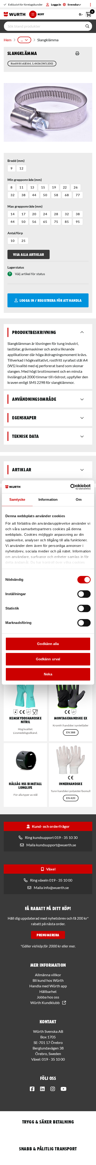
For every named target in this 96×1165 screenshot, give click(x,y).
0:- (85, 13)
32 (12, 195)
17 (23, 214)
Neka (48, 674)
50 (45, 195)
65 (45, 222)
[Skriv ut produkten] (77, 53)
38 (23, 195)
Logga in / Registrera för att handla (51, 300)
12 (21, 168)
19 (54, 187)
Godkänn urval (48, 659)
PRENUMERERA (48, 935)
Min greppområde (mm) (24, 180)
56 (34, 222)
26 (76, 187)
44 (34, 195)
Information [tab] (48, 499)
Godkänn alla (48, 644)
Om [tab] (79, 499)
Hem (7, 40)
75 (56, 222)
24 (45, 214)
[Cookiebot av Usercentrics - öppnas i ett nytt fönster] (70, 487)
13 (32, 187)
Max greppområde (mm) (24, 206)
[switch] (84, 594)
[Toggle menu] (90, 4)
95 (78, 222)
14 (12, 214)
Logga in (56, 4)
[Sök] (87, 26)
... (22, 40)
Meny (41, 14)
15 (43, 187)
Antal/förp (15, 233)
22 (65, 187)
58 (56, 195)
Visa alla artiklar (28, 254)
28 (56, 214)
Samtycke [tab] (17, 499)
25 (23, 241)
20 (34, 214)
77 (78, 195)
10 (12, 241)
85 (67, 222)
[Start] (14, 14)
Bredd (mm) (15, 161)
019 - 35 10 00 (53, 1059)
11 (21, 187)
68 (67, 195)
